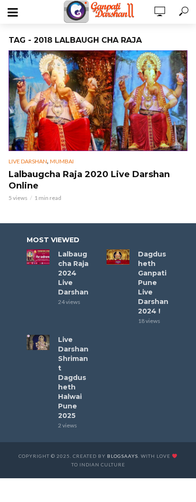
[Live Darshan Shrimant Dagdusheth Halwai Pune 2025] (38, 342)
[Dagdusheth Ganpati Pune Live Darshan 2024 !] (118, 257)
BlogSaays (122, 456)
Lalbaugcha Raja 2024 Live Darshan (73, 273)
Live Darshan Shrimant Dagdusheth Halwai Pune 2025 (73, 377)
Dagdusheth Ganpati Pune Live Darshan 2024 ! (153, 282)
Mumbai (62, 161)
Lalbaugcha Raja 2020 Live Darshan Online (89, 180)
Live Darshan (28, 161)
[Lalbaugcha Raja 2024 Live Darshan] (38, 257)
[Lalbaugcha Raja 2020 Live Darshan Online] (98, 100)
